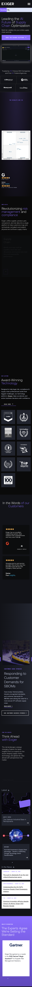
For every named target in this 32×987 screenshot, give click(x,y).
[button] (29, 4)
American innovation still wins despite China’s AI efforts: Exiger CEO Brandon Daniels (15, 903)
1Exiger (10, 396)
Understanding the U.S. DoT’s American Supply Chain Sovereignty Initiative (15, 889)
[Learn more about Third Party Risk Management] (6, 271)
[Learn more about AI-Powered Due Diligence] (6, 360)
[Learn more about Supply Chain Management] (6, 314)
